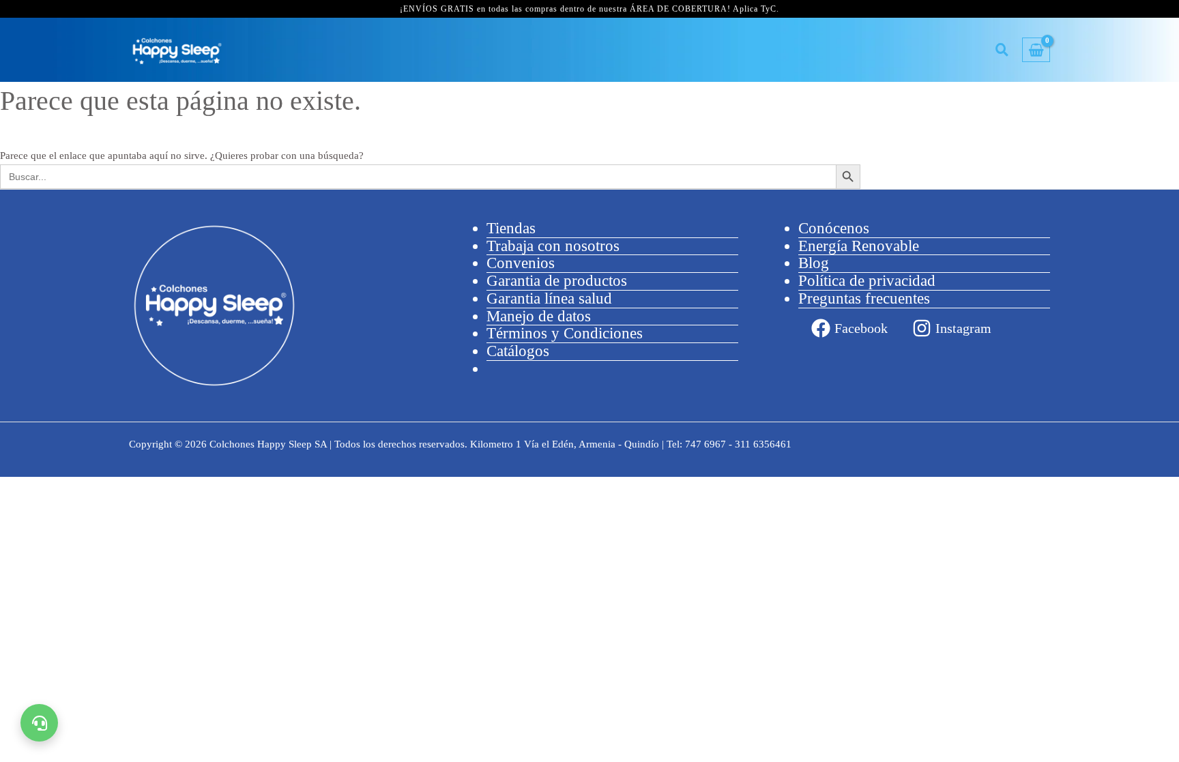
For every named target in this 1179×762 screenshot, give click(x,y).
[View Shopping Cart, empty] (1036, 50)
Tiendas (511, 228)
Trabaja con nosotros (553, 245)
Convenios (520, 263)
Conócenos (833, 228)
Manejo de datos (538, 316)
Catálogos (517, 351)
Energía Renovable (858, 245)
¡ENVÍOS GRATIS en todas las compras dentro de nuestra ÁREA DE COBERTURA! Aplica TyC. (589, 9)
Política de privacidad (866, 280)
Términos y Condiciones (564, 333)
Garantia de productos (556, 280)
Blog (813, 263)
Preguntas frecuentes (864, 298)
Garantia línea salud (549, 298)
